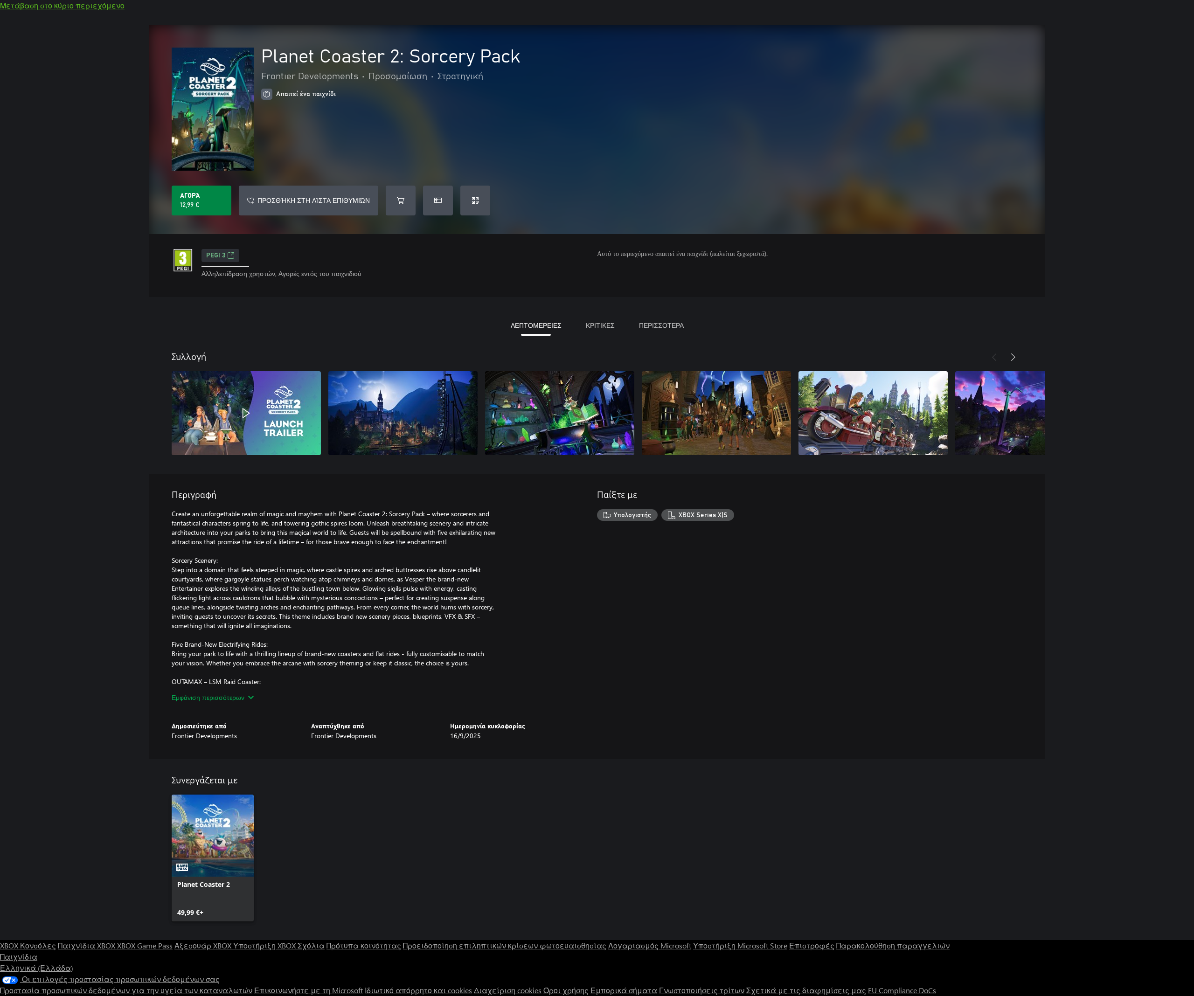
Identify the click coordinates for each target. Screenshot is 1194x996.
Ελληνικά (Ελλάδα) (36, 968)
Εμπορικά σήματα (623, 990)
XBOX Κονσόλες (28, 945)
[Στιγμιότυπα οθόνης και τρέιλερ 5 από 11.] (873, 413)
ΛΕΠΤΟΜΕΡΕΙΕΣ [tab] (536, 325)
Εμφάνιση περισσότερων (208, 697)
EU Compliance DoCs (902, 990)
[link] (213, 858)
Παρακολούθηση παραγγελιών (893, 945)
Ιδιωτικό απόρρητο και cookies (418, 990)
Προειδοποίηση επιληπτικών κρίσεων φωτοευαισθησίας (504, 945)
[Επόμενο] (1013, 357)
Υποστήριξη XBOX (265, 945)
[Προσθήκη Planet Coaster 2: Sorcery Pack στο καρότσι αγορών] (401, 200)
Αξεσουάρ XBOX (203, 945)
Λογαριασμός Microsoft (649, 945)
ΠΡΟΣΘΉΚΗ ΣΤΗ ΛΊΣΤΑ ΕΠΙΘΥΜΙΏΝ (313, 200)
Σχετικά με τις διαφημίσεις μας (806, 990)
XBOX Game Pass (145, 945)
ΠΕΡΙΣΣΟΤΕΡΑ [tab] (661, 325)
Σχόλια (311, 945)
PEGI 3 (215, 255)
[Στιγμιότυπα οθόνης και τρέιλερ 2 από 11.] (403, 413)
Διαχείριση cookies (507, 990)
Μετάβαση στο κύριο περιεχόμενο (62, 5)
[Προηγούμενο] (994, 357)
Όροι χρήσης (566, 990)
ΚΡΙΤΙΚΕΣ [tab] (600, 325)
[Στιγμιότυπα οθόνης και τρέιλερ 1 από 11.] (246, 413)
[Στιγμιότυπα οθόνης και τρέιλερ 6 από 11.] (1029, 413)
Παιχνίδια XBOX (87, 945)
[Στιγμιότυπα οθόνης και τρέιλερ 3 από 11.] (559, 413)
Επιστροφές (811, 945)
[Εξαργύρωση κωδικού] (475, 200)
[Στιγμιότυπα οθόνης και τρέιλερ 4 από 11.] (716, 413)
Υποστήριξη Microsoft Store (740, 945)
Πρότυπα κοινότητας (363, 945)
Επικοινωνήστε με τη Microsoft (308, 990)
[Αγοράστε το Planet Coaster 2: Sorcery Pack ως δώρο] (438, 200)
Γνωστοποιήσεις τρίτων (701, 990)
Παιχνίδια (18, 956)
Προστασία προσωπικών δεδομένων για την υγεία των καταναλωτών (126, 990)
